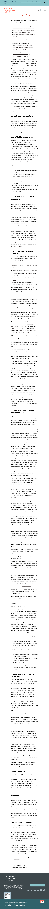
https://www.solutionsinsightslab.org (23, 45)
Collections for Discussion (27, 284)
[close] (44, 3)
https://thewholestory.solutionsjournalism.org (24, 30)
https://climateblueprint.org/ (20, 39)
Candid (12, 328)
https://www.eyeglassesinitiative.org (22, 52)
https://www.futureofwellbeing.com (22, 49)
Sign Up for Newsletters (38, 885)
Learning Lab (29, 273)
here (17, 301)
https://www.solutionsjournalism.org (22, 26)
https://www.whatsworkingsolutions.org (23, 47)
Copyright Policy (21, 246)
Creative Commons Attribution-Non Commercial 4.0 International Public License (24, 265)
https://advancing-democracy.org (21, 36)
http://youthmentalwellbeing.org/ (21, 56)
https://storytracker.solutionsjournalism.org (23, 28)
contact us (28, 161)
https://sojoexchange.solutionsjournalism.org (24, 34)
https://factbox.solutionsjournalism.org (22, 32)
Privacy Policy (30, 65)
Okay (42, 901)
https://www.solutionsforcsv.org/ (21, 54)
